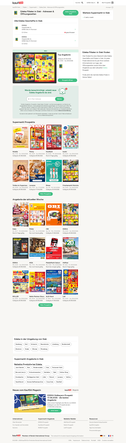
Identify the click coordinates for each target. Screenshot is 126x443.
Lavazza (60, 377)
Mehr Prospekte (45, 194)
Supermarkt (33, 7)
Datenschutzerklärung (64, 110)
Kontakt (93, 440)
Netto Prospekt (68, 425)
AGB (99, 440)
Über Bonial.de (17, 422)
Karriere (15, 428)
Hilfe (70, 440)
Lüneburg (55, 344)
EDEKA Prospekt (43, 422)
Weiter (59, 99)
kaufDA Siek (16, 7)
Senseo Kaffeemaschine (35, 382)
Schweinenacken (35, 372)
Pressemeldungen (95, 430)
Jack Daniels (20, 367)
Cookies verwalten (107, 440)
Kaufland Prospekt (43, 425)
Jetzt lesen (54, 410)
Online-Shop (64, 372)
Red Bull (59, 382)
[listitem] (21, 141)
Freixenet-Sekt (57, 367)
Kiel (26, 344)
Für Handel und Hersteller (21, 425)
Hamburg (19, 344)
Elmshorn (19, 349)
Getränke (47, 372)
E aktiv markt (89, 17)
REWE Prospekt (43, 428)
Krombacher (20, 377)
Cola (47, 367)
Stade (27, 349)
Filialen (25, 7)
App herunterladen (95, 428)
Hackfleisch (20, 382)
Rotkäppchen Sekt (33, 377)
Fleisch (51, 377)
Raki (54, 372)
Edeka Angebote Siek (70, 13)
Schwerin (34, 344)
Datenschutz (86, 440)
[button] (46, 66)
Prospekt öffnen (67, 80)
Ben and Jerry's (21, 372)
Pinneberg (44, 349)
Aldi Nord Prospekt (69, 422)
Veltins (68, 377)
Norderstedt (66, 344)
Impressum (76, 440)
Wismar (34, 349)
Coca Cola (49, 382)
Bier (28, 367)
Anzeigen (108, 7)
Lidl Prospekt (68, 428)
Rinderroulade (38, 367)
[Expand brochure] (35, 67)
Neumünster (45, 344)
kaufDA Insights (94, 425)
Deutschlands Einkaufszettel (98, 422)
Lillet (44, 377)
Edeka (105, 68)
